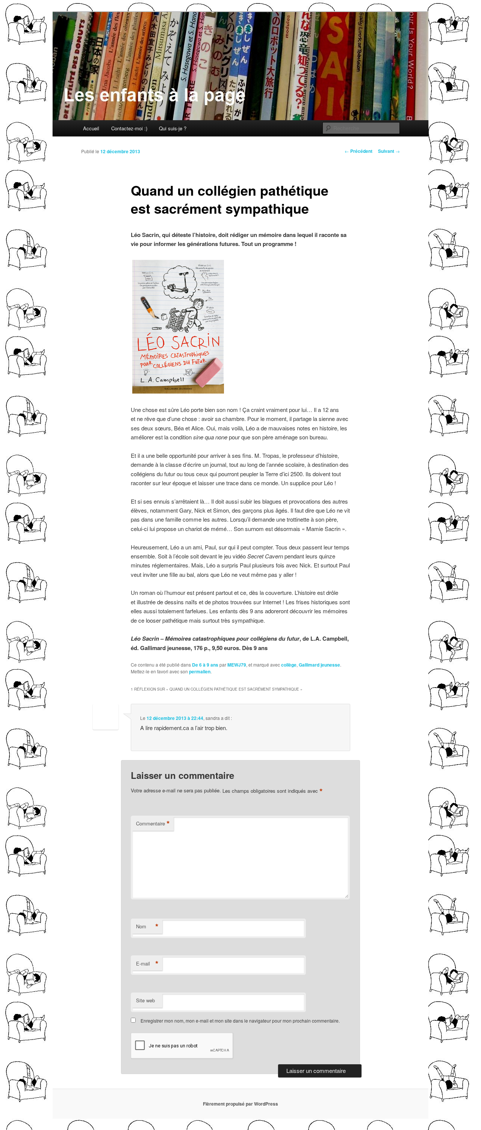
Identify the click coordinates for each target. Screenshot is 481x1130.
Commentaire (153, 824)
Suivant (389, 151)
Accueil (91, 128)
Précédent (358, 151)
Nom (147, 926)
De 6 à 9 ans (205, 664)
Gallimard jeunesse (319, 664)
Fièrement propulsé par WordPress (240, 1103)
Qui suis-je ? (172, 128)
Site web (145, 1000)
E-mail (147, 964)
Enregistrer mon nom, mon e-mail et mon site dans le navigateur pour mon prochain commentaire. (240, 1020)
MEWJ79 (236, 664)
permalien (199, 671)
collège (288, 664)
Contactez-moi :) (129, 128)
